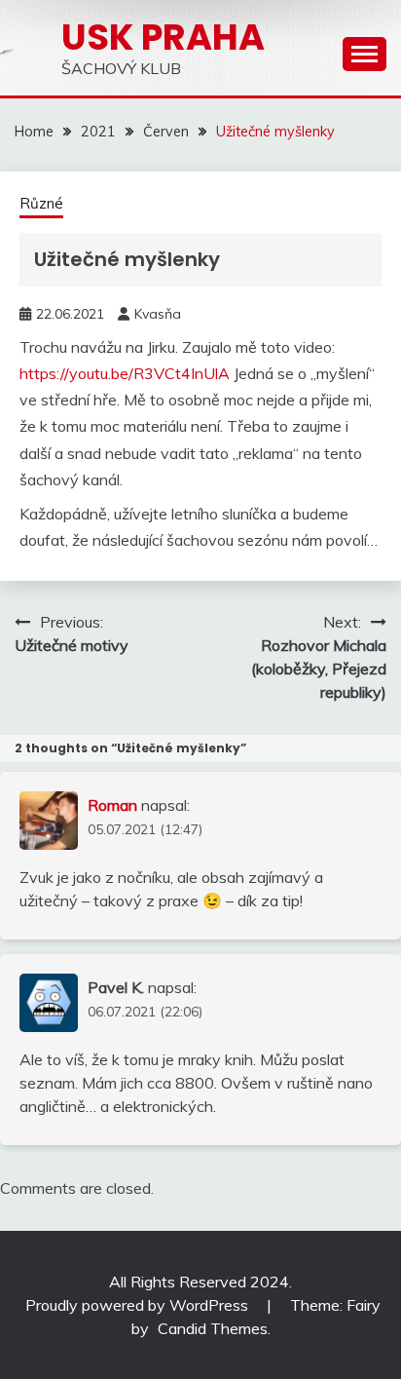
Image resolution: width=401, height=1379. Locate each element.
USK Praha (163, 37)
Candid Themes (213, 1328)
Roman (112, 805)
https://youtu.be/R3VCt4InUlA (124, 373)
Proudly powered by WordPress (138, 1305)
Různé (41, 203)
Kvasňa (157, 314)
